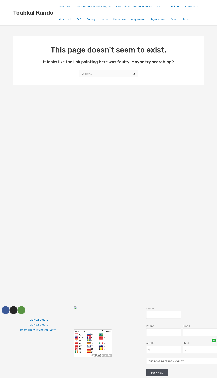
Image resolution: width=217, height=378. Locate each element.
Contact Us (192, 6)
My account (158, 19)
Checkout (174, 6)
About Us (64, 6)
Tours (186, 19)
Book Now (157, 372)
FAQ (79, 19)
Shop (174, 19)
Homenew (119, 19)
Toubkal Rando (33, 12)
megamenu (138, 19)
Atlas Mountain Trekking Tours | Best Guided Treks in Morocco (114, 6)
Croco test (65, 19)
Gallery (91, 19)
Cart (160, 6)
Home (104, 19)
